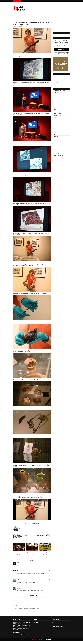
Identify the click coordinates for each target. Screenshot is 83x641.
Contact (51, 15)
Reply (50, 562)
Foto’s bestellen (40, 15)
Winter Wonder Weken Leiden (58, 155)
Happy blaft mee (56, 105)
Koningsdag (56, 107)
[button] (22, 1)
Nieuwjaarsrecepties (57, 128)
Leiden (55, 111)
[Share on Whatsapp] (36, 523)
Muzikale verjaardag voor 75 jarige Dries (23, 634)
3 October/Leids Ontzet (57, 92)
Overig (55, 132)
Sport (55, 144)
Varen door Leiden (57, 153)
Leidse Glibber (34, 639)
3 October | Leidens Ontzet (28, 15)
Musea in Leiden (56, 121)
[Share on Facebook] (32, 523)
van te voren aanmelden (17, 497)
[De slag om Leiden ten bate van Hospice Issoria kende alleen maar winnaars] (19, 547)
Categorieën (19, 15)
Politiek (55, 134)
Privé (55, 138)
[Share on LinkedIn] (35, 523)
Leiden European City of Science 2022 (60, 113)
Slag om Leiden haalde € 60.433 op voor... (30, 0)
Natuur (55, 126)
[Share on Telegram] (37, 523)
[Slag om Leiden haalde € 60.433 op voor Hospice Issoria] (32, 547)
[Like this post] (31, 523)
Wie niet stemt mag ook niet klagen (45, 553)
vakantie (55, 151)
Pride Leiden (56, 136)
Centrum (18, 19)
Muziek (55, 123)
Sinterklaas (55, 142)
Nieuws (55, 130)
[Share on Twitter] (33, 523)
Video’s (35, 15)
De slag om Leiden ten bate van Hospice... (19, 553)
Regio (55, 140)
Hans (18, 579)
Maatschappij (56, 119)
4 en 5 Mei (55, 94)
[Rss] (69, 1)
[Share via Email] (38, 523)
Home (15, 15)
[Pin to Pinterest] (34, 523)
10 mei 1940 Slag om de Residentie (59, 90)
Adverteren (47, 15)
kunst (55, 109)
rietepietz (14, 625)
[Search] (69, 16)
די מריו (18, 570)
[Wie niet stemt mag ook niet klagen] (45, 547)
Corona (55, 98)
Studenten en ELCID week (58, 149)
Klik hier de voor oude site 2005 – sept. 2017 (60, 34)
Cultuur (55, 100)
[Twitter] (65, 1)
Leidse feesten (56, 117)
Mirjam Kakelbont (16, 622)
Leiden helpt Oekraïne (57, 115)
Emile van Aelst (20, 26)
